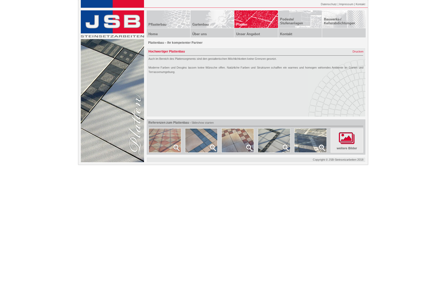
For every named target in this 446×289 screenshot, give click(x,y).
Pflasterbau (157, 24)
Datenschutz (329, 4)
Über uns (199, 34)
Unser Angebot (248, 34)
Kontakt (360, 4)
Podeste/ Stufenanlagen (291, 21)
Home (153, 34)
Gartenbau (200, 24)
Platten (241, 24)
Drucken (358, 51)
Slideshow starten (203, 122)
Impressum (346, 4)
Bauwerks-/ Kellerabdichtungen (339, 21)
